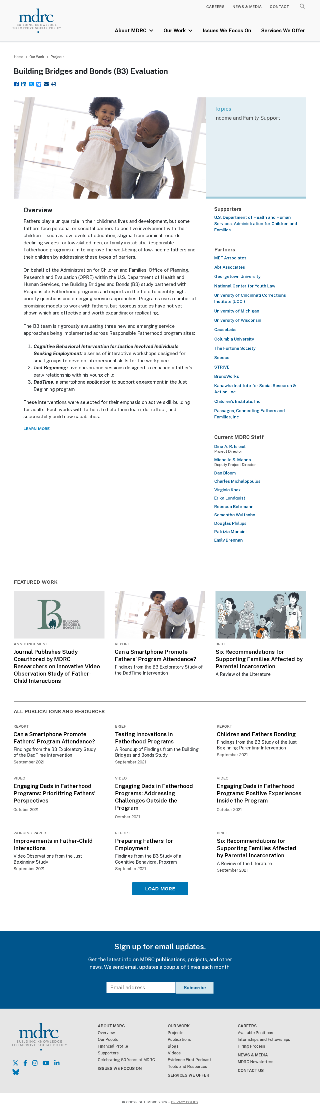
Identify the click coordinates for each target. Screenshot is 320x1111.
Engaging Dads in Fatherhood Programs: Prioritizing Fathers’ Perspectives (55, 793)
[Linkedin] (23, 83)
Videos (174, 1053)
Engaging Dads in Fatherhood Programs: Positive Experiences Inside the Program (259, 793)
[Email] (46, 83)
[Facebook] (16, 83)
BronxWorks (226, 376)
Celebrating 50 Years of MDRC (126, 1059)
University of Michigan (236, 310)
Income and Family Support (247, 118)
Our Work (175, 31)
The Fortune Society (235, 348)
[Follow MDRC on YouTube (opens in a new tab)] (45, 1062)
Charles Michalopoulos (237, 481)
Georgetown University (237, 276)
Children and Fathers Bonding (256, 734)
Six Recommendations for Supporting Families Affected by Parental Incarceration (259, 659)
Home (18, 57)
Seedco (222, 357)
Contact (279, 7)
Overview (106, 1032)
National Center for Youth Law (244, 285)
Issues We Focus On (227, 31)
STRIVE (222, 367)
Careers (215, 7)
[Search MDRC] (302, 6)
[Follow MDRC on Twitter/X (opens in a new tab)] (15, 1062)
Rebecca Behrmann (234, 506)
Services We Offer (283, 31)
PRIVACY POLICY (184, 1102)
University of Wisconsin (237, 320)
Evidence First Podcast (189, 1059)
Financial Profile (113, 1046)
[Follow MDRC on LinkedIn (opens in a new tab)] (57, 1062)
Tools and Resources (187, 1066)
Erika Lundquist (229, 498)
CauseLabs (225, 329)
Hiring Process (251, 1046)
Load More (160, 889)
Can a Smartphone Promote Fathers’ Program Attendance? (155, 655)
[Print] (53, 83)
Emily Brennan (228, 540)
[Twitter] (31, 83)
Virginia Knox (227, 489)
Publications (179, 1039)
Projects (57, 57)
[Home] (42, 21)
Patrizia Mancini (230, 531)
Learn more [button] (37, 428)
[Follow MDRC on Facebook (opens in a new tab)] (25, 1062)
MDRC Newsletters (256, 1061)
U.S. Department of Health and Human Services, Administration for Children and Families (255, 224)
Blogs (173, 1046)
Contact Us (251, 1070)
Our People (108, 1039)
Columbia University (234, 339)
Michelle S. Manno (232, 459)
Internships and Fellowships (264, 1039)
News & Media (247, 7)
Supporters (108, 1053)
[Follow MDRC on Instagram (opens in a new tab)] (35, 1062)
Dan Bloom (225, 472)
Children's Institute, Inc (237, 401)
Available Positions (255, 1032)
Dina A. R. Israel (230, 446)
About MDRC (131, 31)
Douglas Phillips (230, 523)
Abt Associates (229, 267)
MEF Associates (230, 257)
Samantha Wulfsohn (234, 514)
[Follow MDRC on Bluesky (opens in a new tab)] (15, 1071)
